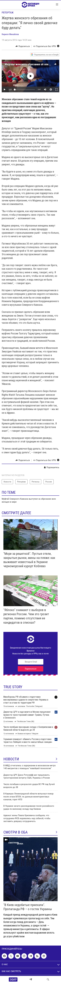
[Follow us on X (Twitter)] (11, 956)
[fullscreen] (56, 89)
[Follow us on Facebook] (4, 956)
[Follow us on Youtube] (17, 956)
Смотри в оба (15, 832)
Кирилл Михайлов (10, 34)
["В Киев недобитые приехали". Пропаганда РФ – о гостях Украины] (30, 869)
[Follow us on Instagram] (24, 956)
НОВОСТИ (11, 759)
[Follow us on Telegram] (30, 956)
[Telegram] (30, 979)
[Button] (22, 46)
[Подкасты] (44, 956)
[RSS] (37, 956)
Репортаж (7, 12)
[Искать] (48, 979)
